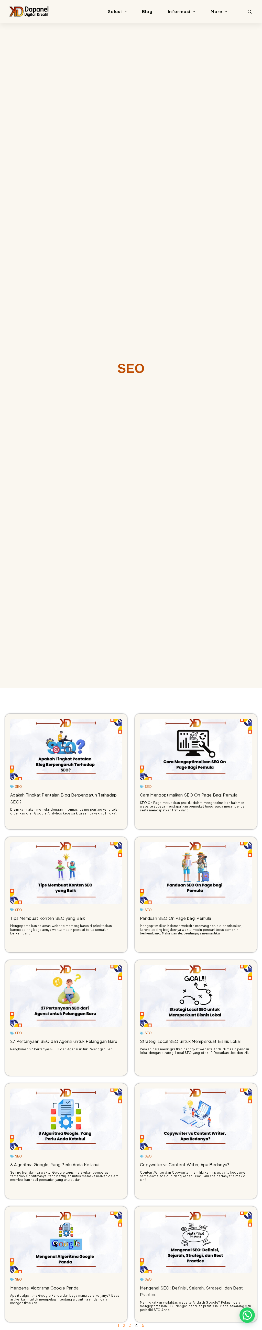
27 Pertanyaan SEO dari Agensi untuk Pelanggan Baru (63, 1041)
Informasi (179, 11)
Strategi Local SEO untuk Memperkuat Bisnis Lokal (190, 1041)
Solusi (115, 11)
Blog (147, 11)
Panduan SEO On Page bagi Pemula (175, 918)
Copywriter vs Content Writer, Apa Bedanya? (185, 1164)
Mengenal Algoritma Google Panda (44, 1288)
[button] (247, 1315)
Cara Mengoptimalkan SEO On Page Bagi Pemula (188, 795)
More (216, 11)
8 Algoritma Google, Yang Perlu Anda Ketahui (54, 1164)
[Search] (250, 12)
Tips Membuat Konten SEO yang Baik (47, 918)
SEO (18, 787)
